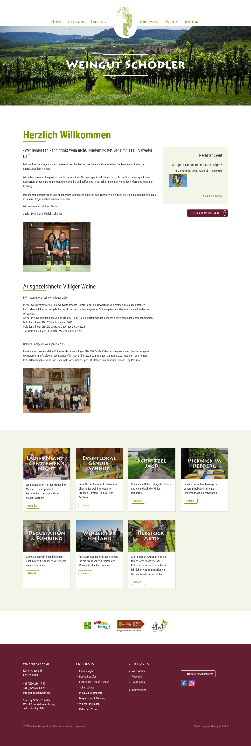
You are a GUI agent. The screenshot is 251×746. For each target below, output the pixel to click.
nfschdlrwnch (37, 693)
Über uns (76, 21)
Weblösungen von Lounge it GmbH (211, 726)
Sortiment (149, 21)
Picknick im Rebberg (90, 693)
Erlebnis (98, 21)
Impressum (80, 726)
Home (56, 21)
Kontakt (192, 21)
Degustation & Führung (92, 698)
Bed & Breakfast (88, 676)
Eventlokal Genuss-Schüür (94, 682)
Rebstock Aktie (88, 709)
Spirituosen (138, 682)
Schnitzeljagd (86, 687)
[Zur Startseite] (125, 21)
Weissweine (138, 671)
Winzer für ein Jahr (89, 704)
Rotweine (137, 676)
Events (171, 21)
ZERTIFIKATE (139, 690)
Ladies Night (86, 671)
